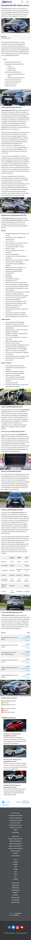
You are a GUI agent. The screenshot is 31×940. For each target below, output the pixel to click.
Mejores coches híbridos (15, 846)
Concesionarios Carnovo (15, 825)
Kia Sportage (15, 899)
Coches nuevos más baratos (15, 848)
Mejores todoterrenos (15, 843)
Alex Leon (3, 36)
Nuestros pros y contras (11, 83)
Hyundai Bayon (15, 890)
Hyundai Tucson (15, 902)
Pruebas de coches (16, 822)
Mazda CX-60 (15, 885)
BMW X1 (15, 892)
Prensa (15, 830)
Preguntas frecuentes (15, 827)
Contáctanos (15, 832)
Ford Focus (15, 895)
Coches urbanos (15, 855)
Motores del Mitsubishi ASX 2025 (13, 79)
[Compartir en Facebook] (24, 802)
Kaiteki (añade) (11, 68)
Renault (15, 864)
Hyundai (15, 879)
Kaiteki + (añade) (12, 70)
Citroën (15, 869)
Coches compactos (15, 850)
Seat (15, 859)
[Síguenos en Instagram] (17, 928)
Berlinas (15, 853)
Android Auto (10, 147)
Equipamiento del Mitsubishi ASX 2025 (14, 64)
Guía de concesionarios (15, 817)
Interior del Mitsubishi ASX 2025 (13, 72)
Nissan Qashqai (15, 897)
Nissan (15, 874)
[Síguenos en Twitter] (9, 928)
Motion (10, 66)
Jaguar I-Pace (15, 882)
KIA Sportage (15, 887)
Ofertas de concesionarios (15, 815)
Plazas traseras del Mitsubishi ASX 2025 (16, 74)
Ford (15, 871)
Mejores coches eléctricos (15, 838)
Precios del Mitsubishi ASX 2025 (13, 81)
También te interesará (10, 85)
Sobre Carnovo (15, 813)
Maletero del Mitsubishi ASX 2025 (16, 77)
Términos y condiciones (9, 933)
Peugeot (15, 862)
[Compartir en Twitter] (27, 802)
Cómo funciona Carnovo (15, 820)
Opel (15, 866)
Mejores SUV (15, 836)
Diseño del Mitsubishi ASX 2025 (13, 62)
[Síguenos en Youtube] (22, 928)
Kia (15, 876)
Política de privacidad (21, 933)
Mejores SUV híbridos (15, 841)
